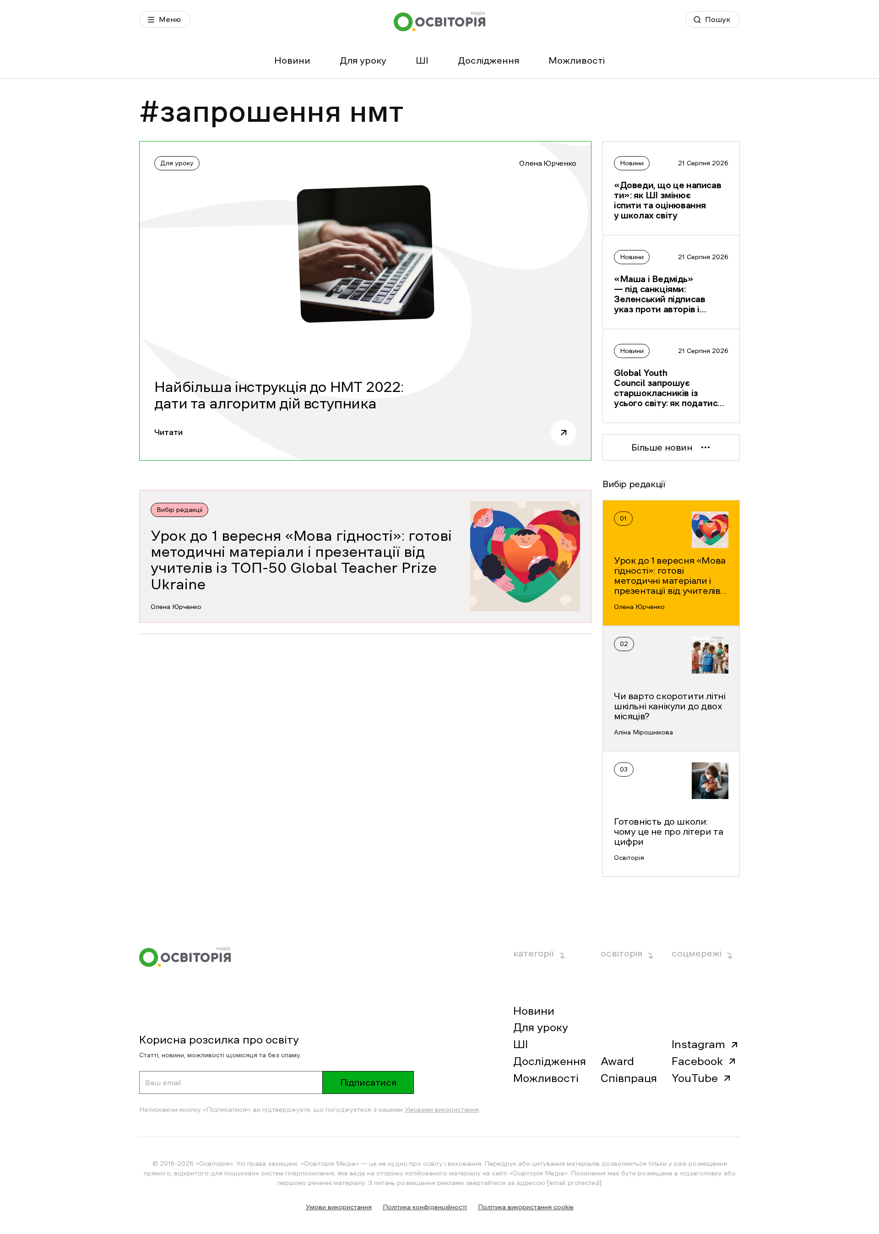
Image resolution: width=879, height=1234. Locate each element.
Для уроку (363, 60)
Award (617, 1061)
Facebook (697, 1061)
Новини (292, 60)
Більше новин (661, 447)
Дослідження (488, 60)
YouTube (695, 1078)
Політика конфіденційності (425, 1207)
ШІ (422, 60)
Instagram (698, 1044)
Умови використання (339, 1207)
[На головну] (439, 21)
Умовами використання (442, 1109)
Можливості (576, 60)
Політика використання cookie (526, 1207)
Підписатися (368, 1082)
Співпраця (629, 1078)
